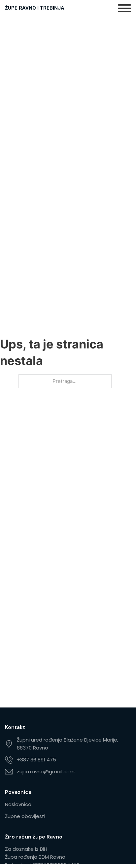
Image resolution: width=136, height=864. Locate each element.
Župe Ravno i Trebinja (34, 8)
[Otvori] (124, 8)
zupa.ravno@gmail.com (46, 771)
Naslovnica (18, 804)
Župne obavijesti (25, 816)
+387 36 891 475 (36, 759)
